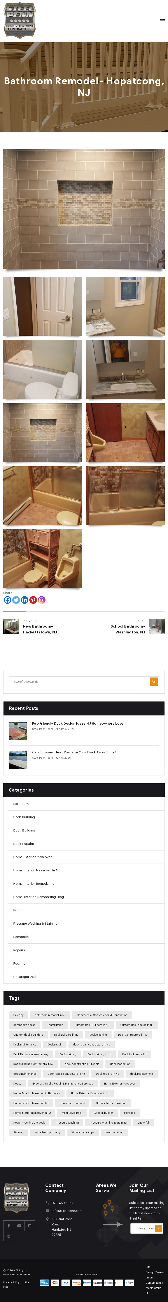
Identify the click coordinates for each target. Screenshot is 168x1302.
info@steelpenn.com (67, 1211)
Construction (55, 1025)
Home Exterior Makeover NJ (31, 1103)
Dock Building (24, 830)
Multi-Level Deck (72, 1112)
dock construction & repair (82, 1064)
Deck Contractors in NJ (132, 1034)
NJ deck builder (103, 1112)
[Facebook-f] (9, 1225)
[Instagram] (42, 600)
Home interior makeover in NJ (36, 870)
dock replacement (141, 1073)
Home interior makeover (111, 1103)
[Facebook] (7, 600)
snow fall (143, 1122)
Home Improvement (72, 1103)
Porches (129, 1112)
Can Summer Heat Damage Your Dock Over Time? (74, 752)
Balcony (18, 1015)
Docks (17, 1083)
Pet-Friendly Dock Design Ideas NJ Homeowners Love (78, 723)
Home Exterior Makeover (32, 857)
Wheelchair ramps (83, 1132)
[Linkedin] (24, 600)
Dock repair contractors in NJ (66, 1073)
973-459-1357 (62, 1203)
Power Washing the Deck (29, 1122)
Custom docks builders (28, 1034)
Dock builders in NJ (134, 1054)
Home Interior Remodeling (33, 883)
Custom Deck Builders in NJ (91, 1025)
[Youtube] (19, 1225)
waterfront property (47, 1132)
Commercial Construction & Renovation (102, 1015)
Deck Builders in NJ (66, 1034)
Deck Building (24, 817)
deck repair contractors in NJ (91, 1044)
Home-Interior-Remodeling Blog (38, 897)
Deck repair (54, 1044)
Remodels (21, 937)
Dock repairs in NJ (107, 1073)
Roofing (19, 963)
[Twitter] (16, 600)
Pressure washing (67, 1122)
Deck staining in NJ (99, 1054)
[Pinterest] (33, 600)
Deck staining (68, 1054)
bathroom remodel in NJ (50, 1015)
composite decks (24, 1025)
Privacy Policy (11, 1282)
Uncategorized (24, 977)
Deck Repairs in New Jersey (30, 1054)
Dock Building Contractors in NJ (33, 1064)
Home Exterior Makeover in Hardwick (36, 1093)
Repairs (19, 950)
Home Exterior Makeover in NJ (90, 1093)
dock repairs (23, 844)
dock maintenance (25, 1073)
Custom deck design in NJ (136, 1025)
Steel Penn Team (42, 729)
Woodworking (115, 1132)
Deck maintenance (24, 1044)
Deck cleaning (98, 1034)
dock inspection (120, 1064)
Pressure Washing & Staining (35, 923)
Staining (18, 1132)
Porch (17, 910)
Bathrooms (21, 804)
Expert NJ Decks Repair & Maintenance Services (62, 1083)
